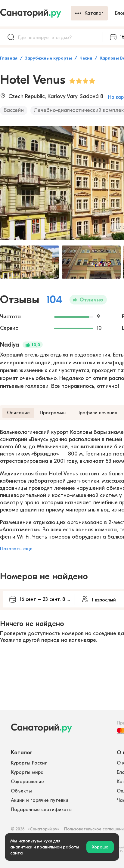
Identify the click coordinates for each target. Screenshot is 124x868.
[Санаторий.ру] (35, 13)
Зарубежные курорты (48, 58)
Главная (8, 58)
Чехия (85, 58)
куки (47, 841)
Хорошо (100, 847)
